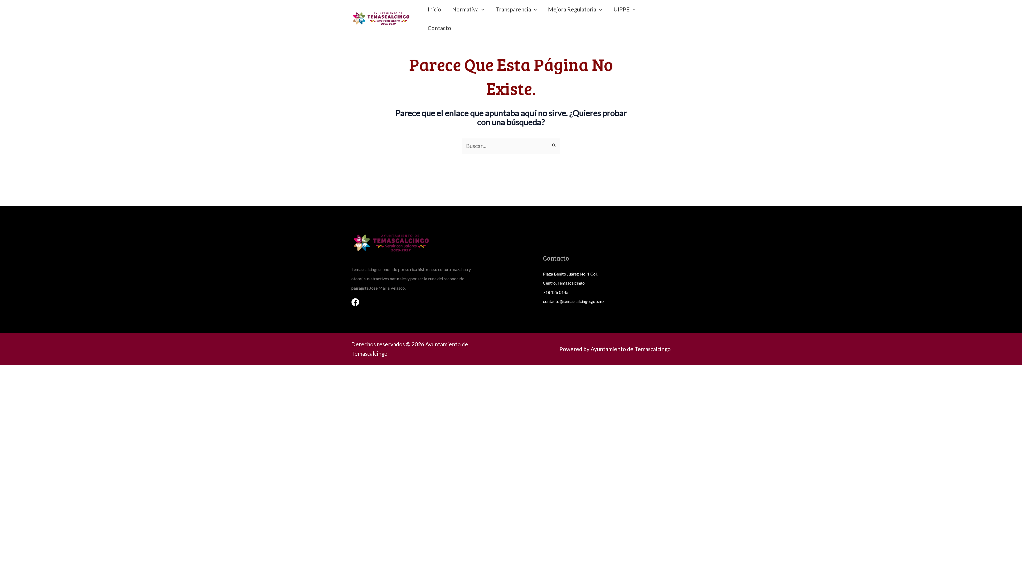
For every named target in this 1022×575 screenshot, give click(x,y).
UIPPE (621, 9)
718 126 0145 (555, 292)
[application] (482, 9)
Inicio (434, 9)
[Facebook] (355, 302)
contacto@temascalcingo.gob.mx (573, 301)
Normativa (465, 9)
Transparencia (513, 9)
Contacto (439, 27)
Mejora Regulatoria (572, 9)
